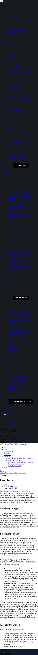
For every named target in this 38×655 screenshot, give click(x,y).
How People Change (14, 466)
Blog (5, 467)
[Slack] (11, 654)
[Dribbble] (8, 654)
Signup (2, 471)
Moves (6, 449)
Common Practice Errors (16, 464)
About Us (7, 456)
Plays (5, 447)
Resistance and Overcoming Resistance (20, 458)
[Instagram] (6, 654)
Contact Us (7, 455)
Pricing (6, 453)
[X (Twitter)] (3, 654)
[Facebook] (1, 654)
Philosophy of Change (15, 460)
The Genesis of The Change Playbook (20, 462)
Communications (9, 451)
